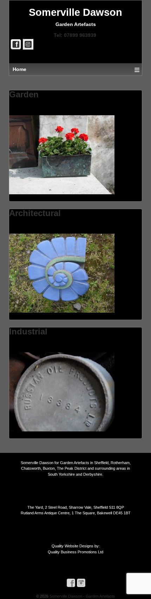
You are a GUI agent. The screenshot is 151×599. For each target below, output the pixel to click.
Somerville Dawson (75, 12)
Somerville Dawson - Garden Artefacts (81, 596)
